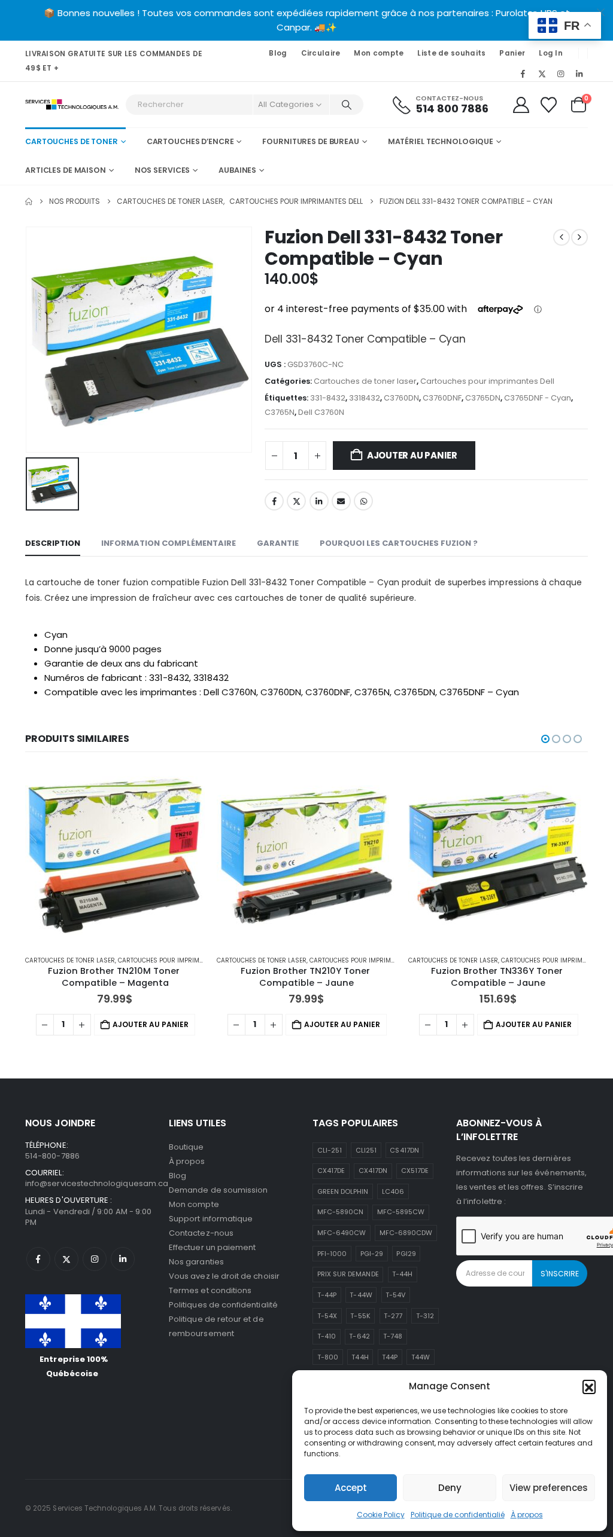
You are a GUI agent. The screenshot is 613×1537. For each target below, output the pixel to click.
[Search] (346, 104)
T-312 (425, 1316)
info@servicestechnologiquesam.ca (96, 1183)
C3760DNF (442, 398)
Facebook (274, 501)
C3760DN (401, 398)
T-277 (393, 1316)
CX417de (331, 1170)
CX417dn (373, 1170)
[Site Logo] (72, 105)
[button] (589, 1386)
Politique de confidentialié (458, 1515)
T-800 (327, 1357)
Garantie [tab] (278, 543)
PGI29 (405, 1253)
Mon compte (378, 53)
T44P (389, 1357)
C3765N (280, 412)
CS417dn (404, 1150)
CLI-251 (329, 1150)
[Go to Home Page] (28, 201)
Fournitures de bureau (310, 141)
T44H (359, 1357)
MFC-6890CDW (406, 1232)
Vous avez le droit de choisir (224, 1276)
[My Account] (520, 105)
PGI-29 (371, 1253)
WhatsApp (363, 501)
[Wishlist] (549, 105)
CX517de (415, 1170)
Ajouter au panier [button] (151, 1024)
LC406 (393, 1191)
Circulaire (321, 53)
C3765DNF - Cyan (537, 398)
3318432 (364, 398)
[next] (579, 237)
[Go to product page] (115, 856)
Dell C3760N (321, 412)
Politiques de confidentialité (223, 1304)
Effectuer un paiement (212, 1247)
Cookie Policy (381, 1515)
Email (341, 501)
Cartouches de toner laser (365, 381)
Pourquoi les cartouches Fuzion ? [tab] (399, 543)
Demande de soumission (218, 1190)
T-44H (402, 1274)
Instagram (95, 1259)
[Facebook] (523, 73)
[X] (542, 73)
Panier (512, 53)
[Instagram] (561, 73)
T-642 (359, 1336)
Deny (450, 1487)
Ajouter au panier (412, 455)
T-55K (360, 1316)
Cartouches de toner (71, 141)
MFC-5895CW (401, 1212)
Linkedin (123, 1259)
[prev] (561, 237)
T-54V (395, 1295)
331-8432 (327, 398)
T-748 (392, 1336)
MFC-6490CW (341, 1232)
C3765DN (482, 398)
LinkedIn (319, 501)
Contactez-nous (201, 1233)
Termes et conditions (210, 1290)
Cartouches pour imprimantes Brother (182, 960)
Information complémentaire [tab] (168, 543)
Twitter (296, 501)
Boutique (186, 1147)
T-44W (361, 1295)
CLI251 (366, 1150)
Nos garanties (196, 1261)
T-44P (326, 1295)
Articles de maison (65, 170)
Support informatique (211, 1218)
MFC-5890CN (340, 1212)
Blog (278, 53)
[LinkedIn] (579, 73)
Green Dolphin (343, 1191)
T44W (420, 1357)
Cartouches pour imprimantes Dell (487, 381)
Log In (551, 53)
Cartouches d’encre (190, 141)
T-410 (326, 1336)
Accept (351, 1487)
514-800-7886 (52, 1156)
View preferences (548, 1487)
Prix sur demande (348, 1274)
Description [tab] (52, 543)
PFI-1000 (332, 1253)
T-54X (327, 1316)
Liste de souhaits (451, 53)
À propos (527, 1515)
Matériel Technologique (440, 141)
